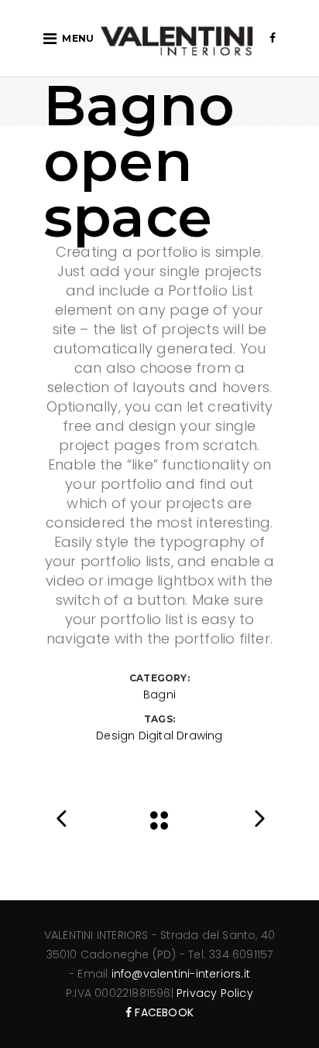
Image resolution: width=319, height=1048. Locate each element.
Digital (156, 735)
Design (115, 735)
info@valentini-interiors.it (180, 973)
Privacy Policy (215, 993)
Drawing (199, 735)
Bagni (159, 694)
